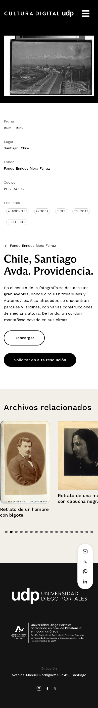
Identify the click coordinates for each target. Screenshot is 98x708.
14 (71, 532)
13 (66, 532)
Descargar (24, 337)
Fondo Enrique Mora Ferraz (27, 168)
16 (81, 532)
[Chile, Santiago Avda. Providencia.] (49, 65)
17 (86, 532)
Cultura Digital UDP (39, 16)
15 (76, 532)
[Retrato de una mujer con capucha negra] (29, 455)
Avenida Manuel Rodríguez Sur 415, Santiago (49, 675)
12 (61, 532)
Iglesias (81, 211)
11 (56, 532)
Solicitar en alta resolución (40, 360)
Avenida (42, 211)
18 (91, 532)
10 (51, 532)
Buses (61, 211)
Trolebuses (17, 222)
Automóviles (17, 211)
